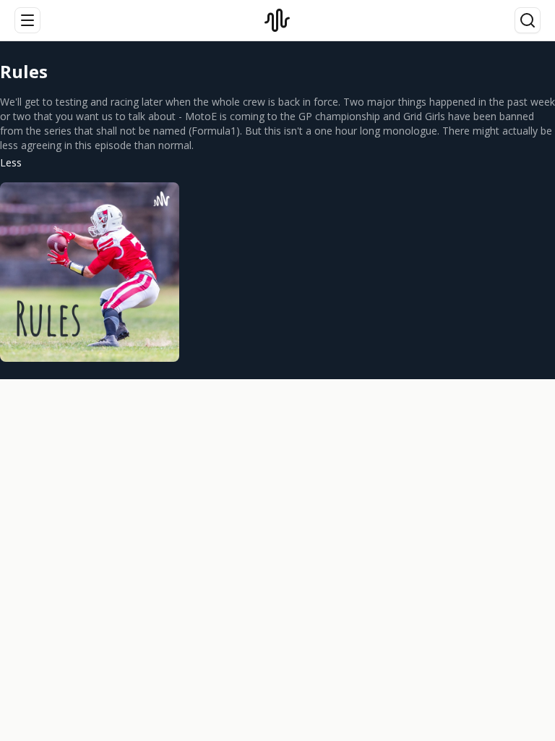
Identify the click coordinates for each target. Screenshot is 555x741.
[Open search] (528, 20)
